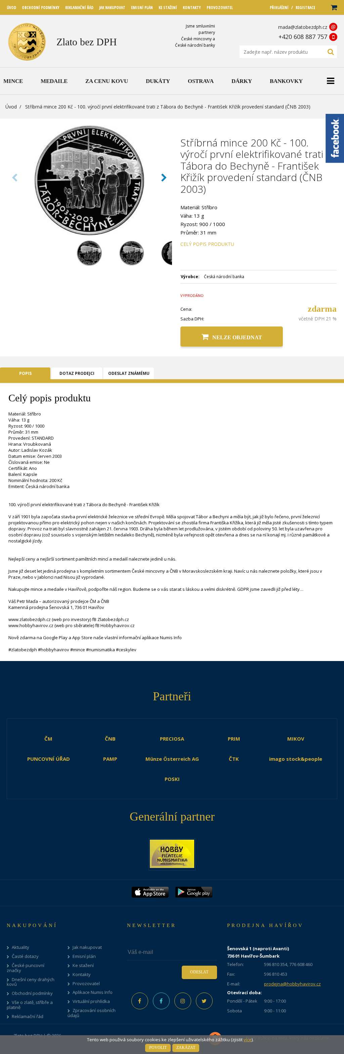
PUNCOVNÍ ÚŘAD (48, 758)
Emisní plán (84, 956)
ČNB (110, 738)
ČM (48, 738)
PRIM (234, 738)
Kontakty (82, 974)
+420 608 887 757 (302, 37)
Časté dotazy (25, 956)
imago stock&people (295, 758)
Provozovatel (86, 983)
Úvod (11, 106)
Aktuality (20, 947)
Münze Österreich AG (172, 758)
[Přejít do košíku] (333, 7)
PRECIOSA (172, 738)
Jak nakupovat (87, 947)
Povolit (158, 1047)
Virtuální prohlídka (91, 1001)
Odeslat (199, 972)
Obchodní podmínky (32, 993)
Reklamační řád (27, 1016)
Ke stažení (83, 965)
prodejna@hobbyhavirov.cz (292, 984)
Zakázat (185, 1047)
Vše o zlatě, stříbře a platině (30, 1005)
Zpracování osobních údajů (92, 1013)
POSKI (172, 779)
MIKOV (295, 738)
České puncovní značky (25, 968)
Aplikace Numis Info (93, 992)
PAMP (110, 758)
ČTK (234, 758)
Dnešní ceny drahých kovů (30, 982)
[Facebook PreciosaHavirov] (139, 1001)
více (248, 1040)
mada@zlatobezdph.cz (302, 27)
